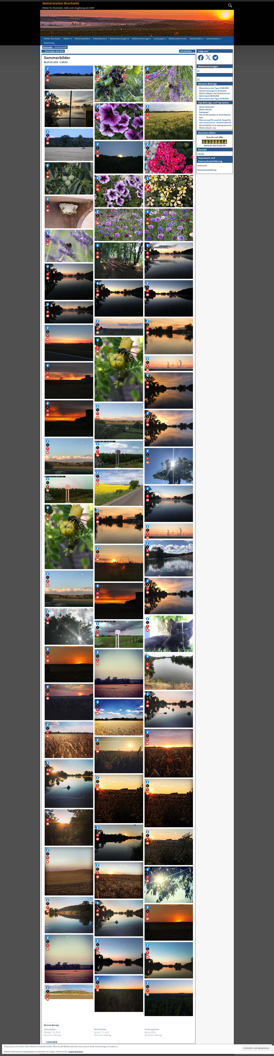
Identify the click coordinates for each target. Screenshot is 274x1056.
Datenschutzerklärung (206, 170)
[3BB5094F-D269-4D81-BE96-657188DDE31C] (69, 626)
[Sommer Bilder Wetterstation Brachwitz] (69, 77)
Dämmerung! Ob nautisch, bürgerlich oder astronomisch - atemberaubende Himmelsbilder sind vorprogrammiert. (215, 122)
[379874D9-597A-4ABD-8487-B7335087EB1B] (119, 673)
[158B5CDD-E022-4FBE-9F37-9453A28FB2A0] (69, 827)
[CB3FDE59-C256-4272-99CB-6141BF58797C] (119, 994)
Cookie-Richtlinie (75, 1051)
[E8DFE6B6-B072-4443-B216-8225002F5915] (169, 709)
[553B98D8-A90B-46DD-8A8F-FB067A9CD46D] (119, 880)
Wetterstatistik (81, 38)
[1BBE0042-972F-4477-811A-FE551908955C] (169, 803)
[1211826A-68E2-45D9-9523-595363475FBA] (69, 702)
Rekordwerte (99, 38)
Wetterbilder (196, 38)
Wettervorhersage (140, 38)
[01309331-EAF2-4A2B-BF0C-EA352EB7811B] (169, 531)
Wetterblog (49, 42)
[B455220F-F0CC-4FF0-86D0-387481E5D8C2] (69, 871)
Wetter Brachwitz (52, 38)
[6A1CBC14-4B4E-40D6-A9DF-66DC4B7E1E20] (169, 634)
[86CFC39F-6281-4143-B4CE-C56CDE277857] (69, 589)
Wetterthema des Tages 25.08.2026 (214, 98)
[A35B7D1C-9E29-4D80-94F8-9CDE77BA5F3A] (169, 753)
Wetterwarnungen (118, 38)
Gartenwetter (212, 38)
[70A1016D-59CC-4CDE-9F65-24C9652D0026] (69, 992)
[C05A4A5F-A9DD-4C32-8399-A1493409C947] (169, 596)
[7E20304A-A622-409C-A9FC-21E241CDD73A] (169, 884)
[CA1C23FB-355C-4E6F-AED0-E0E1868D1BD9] (119, 799)
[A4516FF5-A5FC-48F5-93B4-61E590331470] (69, 915)
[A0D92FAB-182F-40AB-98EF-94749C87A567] (169, 504)
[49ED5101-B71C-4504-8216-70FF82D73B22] (119, 755)
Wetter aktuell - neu (207, 128)
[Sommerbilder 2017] (69, 489)
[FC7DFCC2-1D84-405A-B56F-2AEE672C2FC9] (119, 525)
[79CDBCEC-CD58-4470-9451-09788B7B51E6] (119, 634)
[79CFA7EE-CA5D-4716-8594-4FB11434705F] (169, 847)
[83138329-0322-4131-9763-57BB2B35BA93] (69, 959)
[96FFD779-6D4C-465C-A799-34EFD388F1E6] (119, 717)
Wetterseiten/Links (178, 38)
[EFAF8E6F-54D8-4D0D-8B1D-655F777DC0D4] (169, 922)
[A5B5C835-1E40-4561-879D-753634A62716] (119, 956)
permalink (52, 1041)
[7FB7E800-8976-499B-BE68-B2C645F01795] (69, 664)
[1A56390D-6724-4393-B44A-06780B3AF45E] (169, 671)
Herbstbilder (187, 51)
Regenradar (204, 75)
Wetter (67, 38)
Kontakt (200, 154)
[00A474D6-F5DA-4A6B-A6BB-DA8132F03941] (169, 960)
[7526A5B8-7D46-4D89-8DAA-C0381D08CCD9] (69, 537)
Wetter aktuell (205, 109)
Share (47, 68)
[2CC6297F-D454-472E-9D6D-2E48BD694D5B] (119, 918)
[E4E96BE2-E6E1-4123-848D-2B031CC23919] (119, 563)
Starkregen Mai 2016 (53, 51)
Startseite (47, 47)
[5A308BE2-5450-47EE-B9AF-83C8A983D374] (169, 998)
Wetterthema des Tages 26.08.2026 (214, 88)
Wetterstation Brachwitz (61, 3)
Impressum (202, 165)
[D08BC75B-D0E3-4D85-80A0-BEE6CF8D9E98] (119, 601)
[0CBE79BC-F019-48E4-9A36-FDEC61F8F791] (69, 740)
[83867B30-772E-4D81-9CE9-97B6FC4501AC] (169, 558)
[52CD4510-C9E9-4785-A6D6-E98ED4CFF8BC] (69, 783)
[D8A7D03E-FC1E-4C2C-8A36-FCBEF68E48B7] (119, 843)
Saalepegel (159, 38)
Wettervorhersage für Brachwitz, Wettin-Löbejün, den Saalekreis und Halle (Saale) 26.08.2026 (214, 93)
